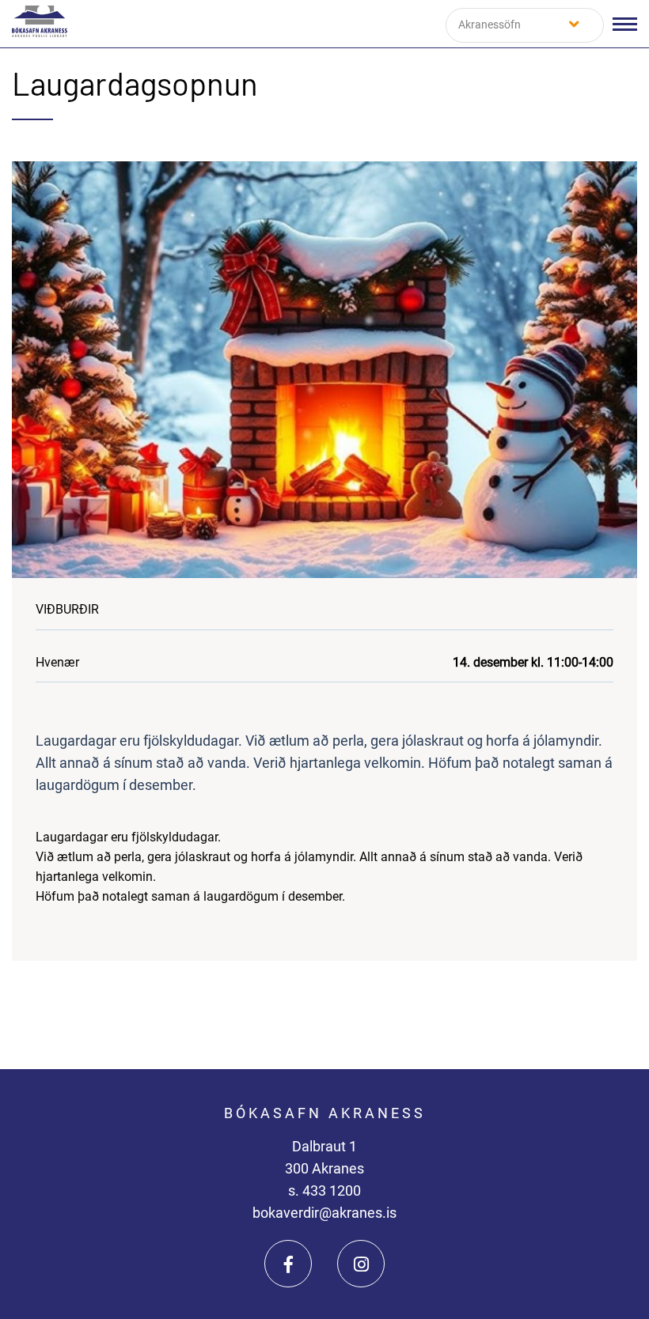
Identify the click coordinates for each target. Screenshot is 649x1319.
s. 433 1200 (324, 1190)
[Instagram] (361, 1263)
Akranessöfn (489, 24)
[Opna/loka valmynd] (625, 24)
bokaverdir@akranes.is (324, 1212)
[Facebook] (288, 1263)
